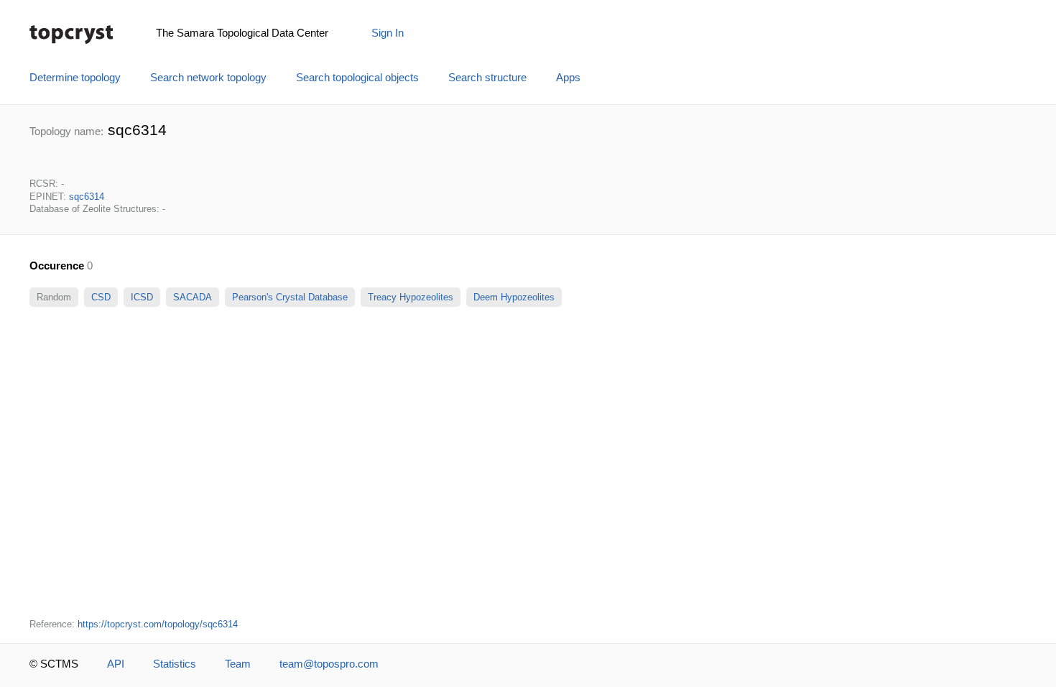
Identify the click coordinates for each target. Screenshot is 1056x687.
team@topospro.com (329, 664)
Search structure (487, 77)
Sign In (387, 33)
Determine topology (75, 77)
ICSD (142, 297)
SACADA (192, 297)
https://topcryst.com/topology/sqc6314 (158, 624)
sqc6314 (86, 196)
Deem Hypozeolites (514, 297)
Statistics (174, 664)
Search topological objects (357, 77)
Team (238, 664)
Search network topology (208, 77)
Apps (568, 77)
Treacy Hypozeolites (410, 297)
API (115, 664)
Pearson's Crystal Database (290, 297)
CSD (101, 297)
